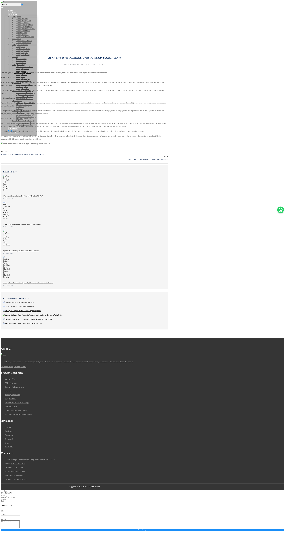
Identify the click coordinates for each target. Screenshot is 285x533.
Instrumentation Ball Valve (24, 99)
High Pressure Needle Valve (25, 95)
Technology (14, 127)
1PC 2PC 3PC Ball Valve (24, 105)
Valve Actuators (16, 39)
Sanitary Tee (20, 73)
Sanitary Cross (20, 77)
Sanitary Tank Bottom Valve (25, 37)
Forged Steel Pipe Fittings (24, 115)
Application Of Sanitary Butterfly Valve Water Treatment (148, 159)
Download (13, 129)
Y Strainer (19, 109)
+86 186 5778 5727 (20, 479)
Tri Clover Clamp (21, 59)
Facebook (4, 367)
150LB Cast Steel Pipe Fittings (26, 117)
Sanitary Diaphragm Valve (24, 25)
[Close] (2, 510)
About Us (12, 13)
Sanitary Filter (20, 47)
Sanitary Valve (16, 17)
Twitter (10, 367)
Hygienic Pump (16, 83)
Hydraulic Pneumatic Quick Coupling (23, 121)
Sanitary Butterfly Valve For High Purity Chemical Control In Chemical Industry (28, 283)
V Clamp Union (21, 63)
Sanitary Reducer (21, 75)
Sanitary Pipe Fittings (18, 65)
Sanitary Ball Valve (22, 19)
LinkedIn (17, 367)
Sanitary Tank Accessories (20, 45)
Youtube (23, 367)
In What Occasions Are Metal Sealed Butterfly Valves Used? (22, 224)
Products (12, 15)
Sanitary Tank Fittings (23, 55)
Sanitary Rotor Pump (22, 89)
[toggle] (2, 7)
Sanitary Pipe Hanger (23, 79)
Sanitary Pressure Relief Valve (25, 29)
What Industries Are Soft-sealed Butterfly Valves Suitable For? (23, 154)
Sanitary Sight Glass (22, 51)
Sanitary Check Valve (23, 23)
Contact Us (13, 133)
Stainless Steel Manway (23, 49)
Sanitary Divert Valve (23, 31)
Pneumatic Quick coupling (24, 123)
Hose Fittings (20, 119)
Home (10, 11)
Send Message (142, 530)
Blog (10, 131)
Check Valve (20, 107)
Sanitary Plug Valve (22, 35)
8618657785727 (6, 493)
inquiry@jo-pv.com (18, 471)
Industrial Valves (17, 101)
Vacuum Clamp (21, 61)
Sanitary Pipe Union (22, 69)
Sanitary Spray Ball (22, 53)
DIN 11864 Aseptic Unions (24, 67)
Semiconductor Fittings (23, 81)
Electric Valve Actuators (23, 43)
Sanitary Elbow (21, 71)
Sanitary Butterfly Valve (23, 21)
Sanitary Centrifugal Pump (24, 85)
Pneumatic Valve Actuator (24, 41)
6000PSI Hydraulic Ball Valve (25, 103)
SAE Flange (20, 113)
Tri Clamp (15, 57)
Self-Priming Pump (22, 87)
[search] (22, 4)
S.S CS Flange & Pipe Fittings (21, 111)
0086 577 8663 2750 (18, 464)
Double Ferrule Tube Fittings (25, 93)
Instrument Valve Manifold (24, 97)
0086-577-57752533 (15, 467)
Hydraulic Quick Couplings (24, 125)
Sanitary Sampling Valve (24, 27)
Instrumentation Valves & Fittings (22, 91)
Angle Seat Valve (21, 33)
